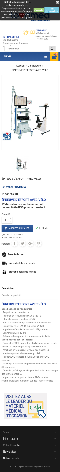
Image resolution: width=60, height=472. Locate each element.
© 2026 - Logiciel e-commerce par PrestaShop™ (30, 467)
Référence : (8, 186)
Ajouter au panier (17, 228)
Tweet (22, 243)
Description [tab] (8, 288)
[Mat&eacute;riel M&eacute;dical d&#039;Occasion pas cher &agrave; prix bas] (25, 406)
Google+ (30, 243)
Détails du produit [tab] (11, 295)
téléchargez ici (42, 33)
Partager (14, 243)
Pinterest (38, 243)
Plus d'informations (51, 10)
